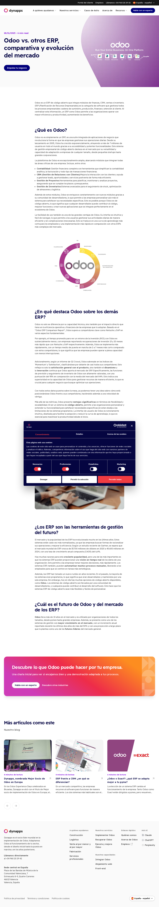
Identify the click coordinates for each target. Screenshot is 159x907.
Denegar (44, 479)
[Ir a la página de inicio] (13, 10)
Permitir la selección (79, 479)
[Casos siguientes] (15, 805)
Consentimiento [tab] (42, 434)
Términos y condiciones (38, 898)
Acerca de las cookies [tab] (116, 434)
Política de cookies (61, 898)
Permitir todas (115, 479)
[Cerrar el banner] (132, 426)
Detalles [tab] (79, 434)
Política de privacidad (14, 898)
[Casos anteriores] (7, 805)
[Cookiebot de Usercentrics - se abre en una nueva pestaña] (115, 426)
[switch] (65, 469)
